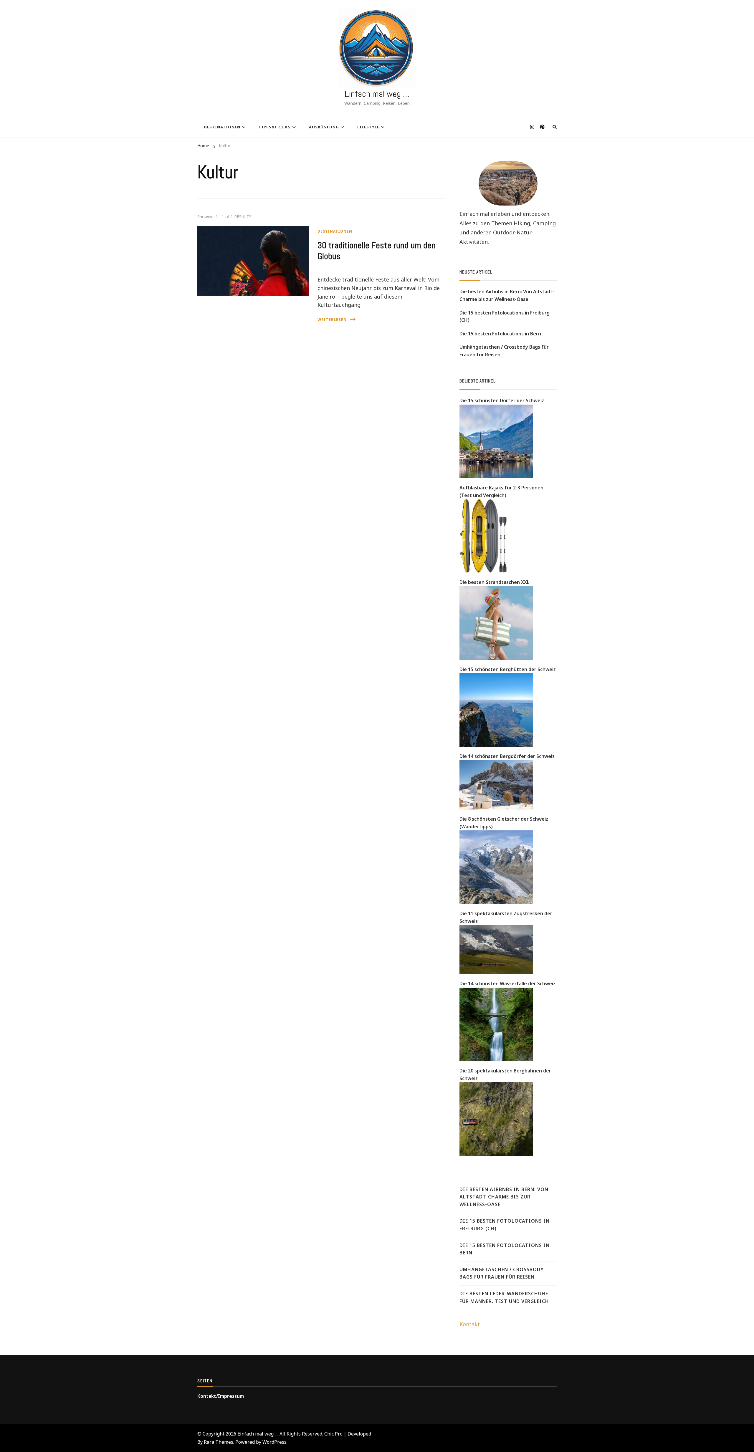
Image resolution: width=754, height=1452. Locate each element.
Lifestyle (368, 127)
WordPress (274, 1442)
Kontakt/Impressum (220, 1396)
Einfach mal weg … (377, 94)
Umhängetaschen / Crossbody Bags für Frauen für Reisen (504, 351)
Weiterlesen (332, 319)
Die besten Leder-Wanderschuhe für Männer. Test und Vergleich (504, 1297)
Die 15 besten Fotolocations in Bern (500, 333)
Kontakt (469, 1324)
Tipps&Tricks (275, 127)
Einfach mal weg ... (257, 1434)
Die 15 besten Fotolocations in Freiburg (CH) (504, 316)
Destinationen (222, 127)
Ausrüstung (324, 127)
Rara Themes (218, 1442)
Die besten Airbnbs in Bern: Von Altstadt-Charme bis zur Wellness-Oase (506, 295)
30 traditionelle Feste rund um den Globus (377, 251)
